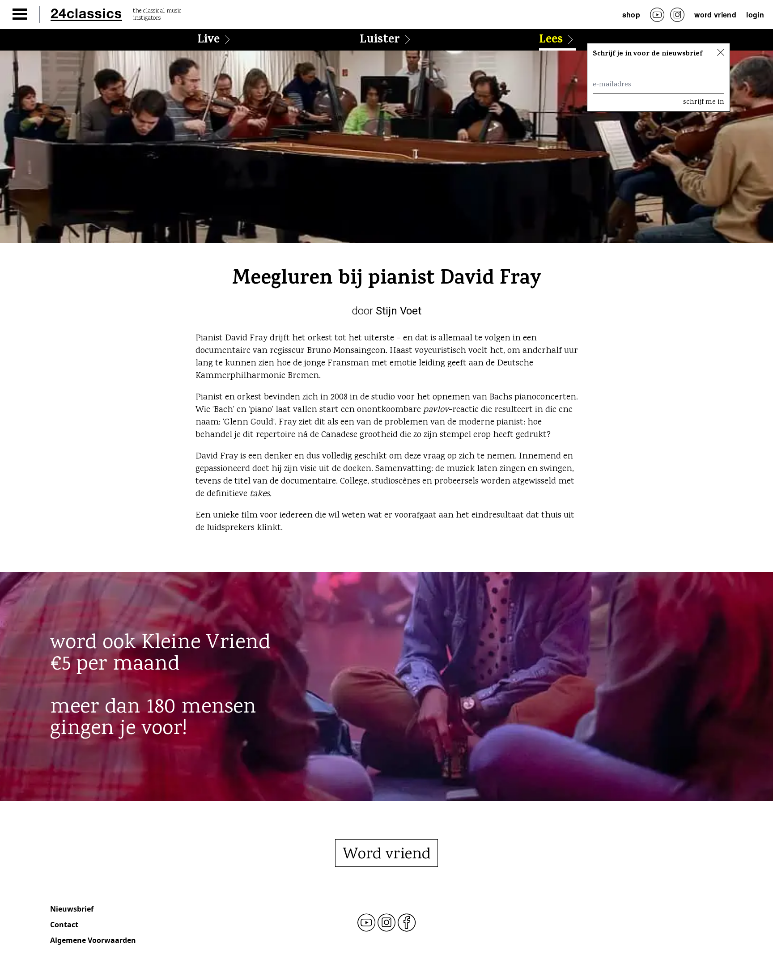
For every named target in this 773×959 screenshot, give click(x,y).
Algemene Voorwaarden (93, 940)
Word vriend (715, 14)
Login (755, 14)
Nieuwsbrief (71, 909)
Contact (64, 924)
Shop (631, 14)
